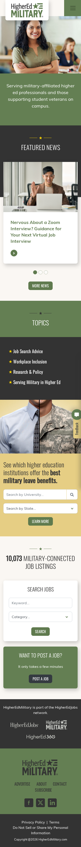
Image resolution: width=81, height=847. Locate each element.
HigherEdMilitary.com (52, 839)
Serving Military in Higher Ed (37, 382)
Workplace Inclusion (30, 361)
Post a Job (40, 678)
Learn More (40, 521)
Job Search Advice (28, 351)
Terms (54, 822)
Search (40, 631)
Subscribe (43, 790)
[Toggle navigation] (73, 8)
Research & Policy (28, 371)
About (41, 784)
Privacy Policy (33, 822)
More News (40, 285)
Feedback (77, 429)
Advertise (22, 784)
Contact (60, 784)
